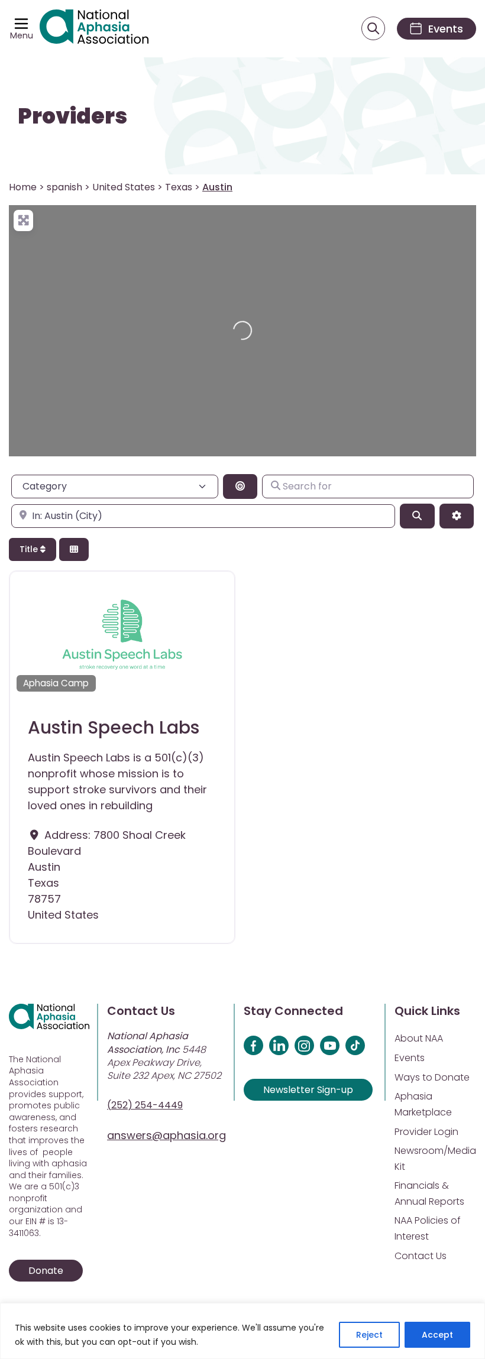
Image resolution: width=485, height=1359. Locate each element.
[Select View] (74, 549)
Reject (369, 1335)
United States (123, 187)
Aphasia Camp (56, 683)
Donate (45, 1270)
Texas (178, 187)
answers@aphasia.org (166, 1135)
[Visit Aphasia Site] (94, 28)
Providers (72, 116)
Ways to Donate (432, 1077)
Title (30, 549)
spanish (64, 187)
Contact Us (421, 1256)
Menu (21, 35)
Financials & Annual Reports (429, 1193)
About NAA (419, 1038)
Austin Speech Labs (113, 727)
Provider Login (426, 1132)
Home (23, 187)
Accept (437, 1335)
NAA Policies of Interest (428, 1228)
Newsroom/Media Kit (435, 1158)
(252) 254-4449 (145, 1105)
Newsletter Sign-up (308, 1090)
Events (410, 1058)
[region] (242, 1331)
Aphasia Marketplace (423, 1104)
